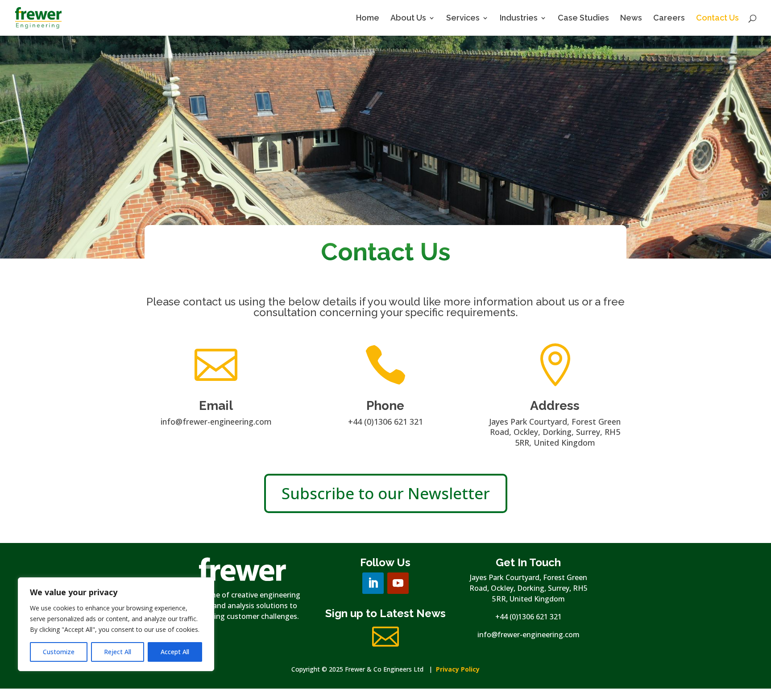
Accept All (175, 651)
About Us (408, 18)
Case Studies (583, 18)
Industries (519, 18)
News (631, 18)
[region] (116, 624)
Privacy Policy (458, 669)
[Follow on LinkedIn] (373, 583)
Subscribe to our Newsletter (386, 493)
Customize (59, 651)
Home (367, 18)
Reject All (117, 651)
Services (463, 18)
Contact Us (717, 18)
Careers (669, 18)
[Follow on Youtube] (398, 583)
